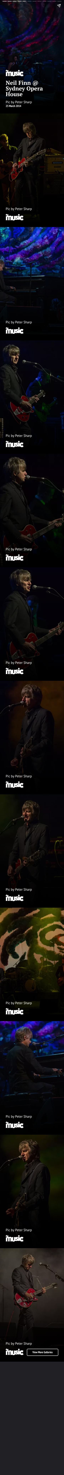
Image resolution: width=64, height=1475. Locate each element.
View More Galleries (43, 1352)
